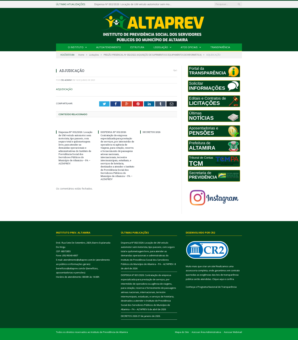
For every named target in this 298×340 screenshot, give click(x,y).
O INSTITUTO (75, 47)
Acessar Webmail (233, 332)
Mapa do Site (182, 332)
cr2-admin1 (66, 80)
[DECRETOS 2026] (158, 125)
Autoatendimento (108, 47)
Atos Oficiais (189, 47)
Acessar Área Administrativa (206, 332)
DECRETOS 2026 (152, 132)
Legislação (160, 47)
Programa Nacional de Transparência (217, 286)
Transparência (220, 47)
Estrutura (137, 47)
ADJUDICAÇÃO (64, 89)
